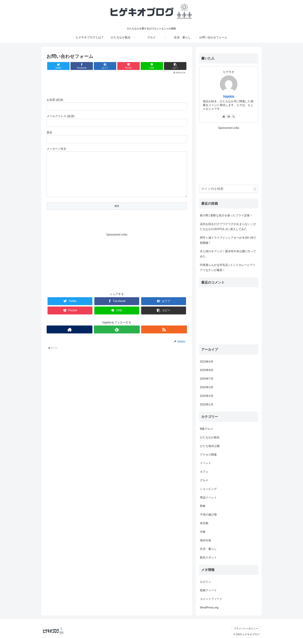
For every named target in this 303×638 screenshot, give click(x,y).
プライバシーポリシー (246, 628)
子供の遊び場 (208, 514)
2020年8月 (206, 370)
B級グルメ (206, 428)
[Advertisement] (117, 84)
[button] (255, 189)
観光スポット (208, 557)
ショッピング (208, 488)
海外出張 (205, 540)
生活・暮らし (208, 548)
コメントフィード (211, 598)
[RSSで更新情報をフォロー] (164, 329)
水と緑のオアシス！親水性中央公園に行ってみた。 (228, 254)
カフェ (204, 471)
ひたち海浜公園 (210, 445)
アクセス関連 (208, 454)
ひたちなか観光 (210, 437)
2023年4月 (206, 361)
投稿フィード (208, 590)
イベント (205, 463)
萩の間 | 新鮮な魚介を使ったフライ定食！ (226, 215)
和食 (203, 505)
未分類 (204, 523)
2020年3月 (206, 387)
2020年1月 (206, 404)
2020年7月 (206, 378)
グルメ (204, 480)
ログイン (205, 581)
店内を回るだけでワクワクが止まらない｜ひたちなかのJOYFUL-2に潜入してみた (228, 227)
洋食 (203, 531)
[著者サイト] (69, 329)
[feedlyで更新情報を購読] (117, 329)
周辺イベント (208, 497)
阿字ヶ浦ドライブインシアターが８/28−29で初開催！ (228, 240)
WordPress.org (209, 607)
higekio (228, 96)
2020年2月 (206, 395)
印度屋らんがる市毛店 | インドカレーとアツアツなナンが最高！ (227, 267)
